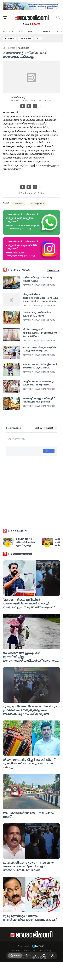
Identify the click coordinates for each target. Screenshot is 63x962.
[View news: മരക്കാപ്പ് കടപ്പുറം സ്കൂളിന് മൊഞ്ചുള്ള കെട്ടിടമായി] (11, 403)
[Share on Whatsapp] (35, 106)
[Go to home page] (31, 17)
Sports (30, 31)
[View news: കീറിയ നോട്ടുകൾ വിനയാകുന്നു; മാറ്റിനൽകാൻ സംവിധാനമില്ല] (11, 334)
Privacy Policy (45, 950)
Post (49, 451)
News (20, 31)
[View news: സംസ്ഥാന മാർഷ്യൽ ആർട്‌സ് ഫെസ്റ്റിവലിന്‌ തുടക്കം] (11, 352)
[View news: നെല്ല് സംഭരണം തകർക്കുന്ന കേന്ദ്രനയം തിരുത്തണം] (11, 386)
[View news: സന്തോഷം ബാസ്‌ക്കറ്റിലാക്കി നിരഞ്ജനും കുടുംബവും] (11, 369)
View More (53, 270)
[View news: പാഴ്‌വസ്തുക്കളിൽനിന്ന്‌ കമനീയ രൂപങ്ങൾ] (11, 317)
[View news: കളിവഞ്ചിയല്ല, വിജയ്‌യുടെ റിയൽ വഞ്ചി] (11, 282)
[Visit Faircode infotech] (38, 946)
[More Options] (41, 106)
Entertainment (45, 31)
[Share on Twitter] (29, 106)
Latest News (8, 31)
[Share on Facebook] (22, 106)
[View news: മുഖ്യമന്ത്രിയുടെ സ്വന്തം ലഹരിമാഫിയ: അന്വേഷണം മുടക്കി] (31, 894)
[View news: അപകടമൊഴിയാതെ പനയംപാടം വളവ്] (31, 791)
